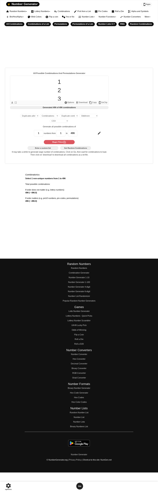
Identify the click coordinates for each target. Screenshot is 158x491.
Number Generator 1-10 (79, 277)
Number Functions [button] (107, 17)
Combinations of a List (38, 24)
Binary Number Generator (79, 388)
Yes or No (68, 16)
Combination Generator (79, 273)
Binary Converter (79, 368)
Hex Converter (79, 359)
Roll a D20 (79, 344)
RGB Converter (79, 373)
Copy (93, 102)
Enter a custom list (43, 148)
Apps (146, 4)
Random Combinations (141, 24)
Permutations (60, 24)
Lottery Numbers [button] (40, 11)
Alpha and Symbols (138, 11)
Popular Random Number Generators (79, 301)
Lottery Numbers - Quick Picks (79, 316)
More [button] (147, 17)
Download (82, 102)
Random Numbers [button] (16, 11)
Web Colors (34, 16)
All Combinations (14, 24)
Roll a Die (117, 11)
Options (69, 102)
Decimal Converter (79, 364)
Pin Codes (101, 11)
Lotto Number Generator (79, 311)
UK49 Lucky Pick (79, 325)
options (8, 486)
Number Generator (24, 4)
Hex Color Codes (79, 402)
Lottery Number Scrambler (79, 321)
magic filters (59, 142)
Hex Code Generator (79, 393)
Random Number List (79, 412)
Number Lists (79, 422)
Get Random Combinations (75, 148)
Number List (79, 417)
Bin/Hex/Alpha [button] (14, 16)
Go (79, 486)
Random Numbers (79, 268)
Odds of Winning (79, 330)
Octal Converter (79, 378)
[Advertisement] (79, 48)
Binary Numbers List (79, 426)
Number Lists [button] (85, 16)
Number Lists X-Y (106, 24)
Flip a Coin (79, 335)
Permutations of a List (82, 24)
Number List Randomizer (79, 296)
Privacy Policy (75, 460)
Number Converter (79, 354)
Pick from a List (82, 11)
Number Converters (130, 16)
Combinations (62, 11)
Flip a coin (51, 16)
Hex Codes (79, 397)
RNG (122, 24)
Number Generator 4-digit (79, 287)
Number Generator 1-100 (79, 282)
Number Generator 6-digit (79, 291)
